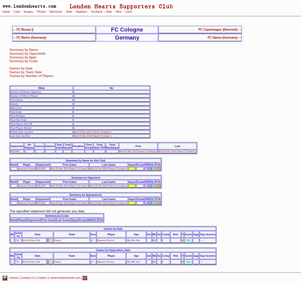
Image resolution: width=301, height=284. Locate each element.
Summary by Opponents (27, 53)
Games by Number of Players (31, 76)
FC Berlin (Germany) (31, 37)
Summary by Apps (22, 57)
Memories (56, 11)
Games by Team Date (25, 72)
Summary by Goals (23, 61)
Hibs (109, 11)
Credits (41, 278)
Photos (41, 11)
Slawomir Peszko (26, 169)
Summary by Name (23, 50)
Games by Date (21, 68)
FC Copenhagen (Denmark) (218, 29)
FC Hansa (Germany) (223, 37)
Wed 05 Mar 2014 (31, 240)
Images (28, 11)
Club (17, 11)
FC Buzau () (24, 29)
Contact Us (27, 278)
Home (6, 11)
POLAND (15, 151)
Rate (69, 11)
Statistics (81, 11)
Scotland (96, 11)
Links (128, 11)
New (119, 11)
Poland (57, 240)
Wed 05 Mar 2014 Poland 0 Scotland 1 (92, 132)
